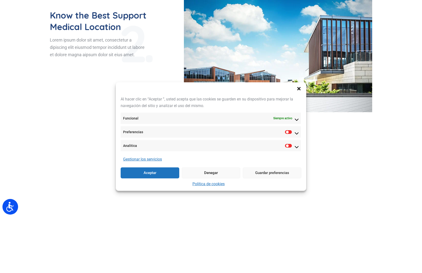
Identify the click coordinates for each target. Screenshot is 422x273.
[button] (298, 88)
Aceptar (150, 173)
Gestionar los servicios (142, 159)
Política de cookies (208, 184)
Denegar (211, 173)
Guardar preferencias (272, 173)
